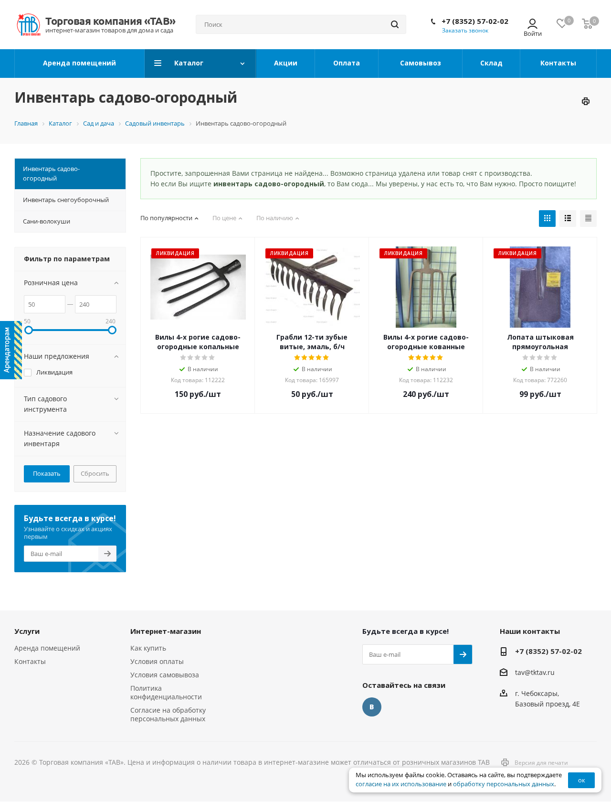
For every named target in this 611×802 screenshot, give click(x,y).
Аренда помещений (47, 647)
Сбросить (95, 473)
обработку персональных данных (503, 784)
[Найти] (394, 24)
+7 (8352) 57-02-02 (475, 21)
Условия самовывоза (164, 674)
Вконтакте (371, 706)
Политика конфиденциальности (166, 692)
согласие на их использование (401, 784)
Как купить (148, 647)
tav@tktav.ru (535, 672)
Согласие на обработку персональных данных (168, 714)
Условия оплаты (157, 661)
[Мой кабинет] (532, 24)
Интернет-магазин (165, 631)
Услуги (27, 631)
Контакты (30, 661)
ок (581, 780)
